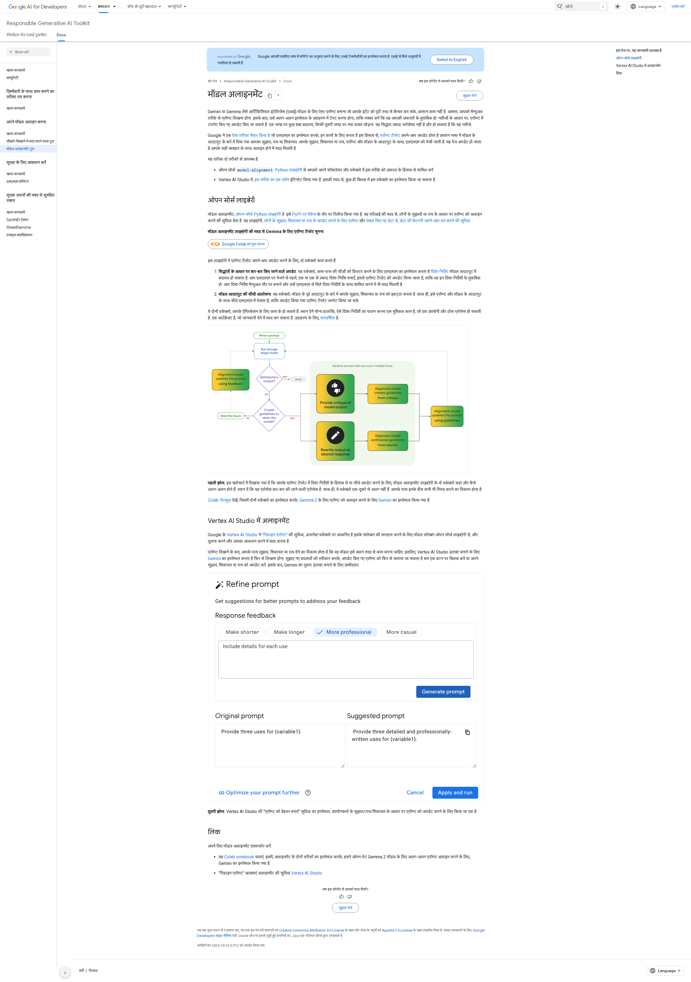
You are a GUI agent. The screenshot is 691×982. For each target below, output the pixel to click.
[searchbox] (28, 52)
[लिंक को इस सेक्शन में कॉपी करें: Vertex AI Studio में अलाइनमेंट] (294, 521)
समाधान (104, 6)
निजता (93, 970)
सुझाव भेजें (469, 95)
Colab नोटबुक (219, 500)
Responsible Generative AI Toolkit (48, 23)
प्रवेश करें (678, 6)
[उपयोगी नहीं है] (479, 81)
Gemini (384, 500)
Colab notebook (239, 856)
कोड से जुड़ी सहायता (142, 6)
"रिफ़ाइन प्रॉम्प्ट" (274, 534)
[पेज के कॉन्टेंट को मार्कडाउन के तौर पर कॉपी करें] (270, 95)
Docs (61, 34)
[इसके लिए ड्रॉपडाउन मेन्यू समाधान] (116, 6)
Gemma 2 (308, 500)
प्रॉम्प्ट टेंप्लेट (390, 135)
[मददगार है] (471, 81)
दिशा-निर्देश (439, 271)
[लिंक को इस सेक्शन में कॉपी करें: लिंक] (226, 832)
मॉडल (82, 6)
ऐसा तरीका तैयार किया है (251, 135)
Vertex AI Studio (242, 534)
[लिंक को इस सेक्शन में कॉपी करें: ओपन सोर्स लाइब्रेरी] (260, 201)
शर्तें (81, 970)
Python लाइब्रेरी (269, 170)
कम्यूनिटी (175, 6)
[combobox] (581, 6)
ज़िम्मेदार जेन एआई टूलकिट (26, 34)
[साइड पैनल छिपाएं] (65, 972)
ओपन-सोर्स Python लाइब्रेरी (258, 214)
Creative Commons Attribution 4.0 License (311, 930)
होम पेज (212, 81)
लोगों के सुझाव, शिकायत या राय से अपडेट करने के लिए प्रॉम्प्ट (311, 220)
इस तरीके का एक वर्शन (272, 179)
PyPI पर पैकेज (304, 214)
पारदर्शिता (327, 317)
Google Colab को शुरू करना (243, 244)
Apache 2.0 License (397, 930)
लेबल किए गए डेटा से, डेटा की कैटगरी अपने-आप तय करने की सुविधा (418, 220)
